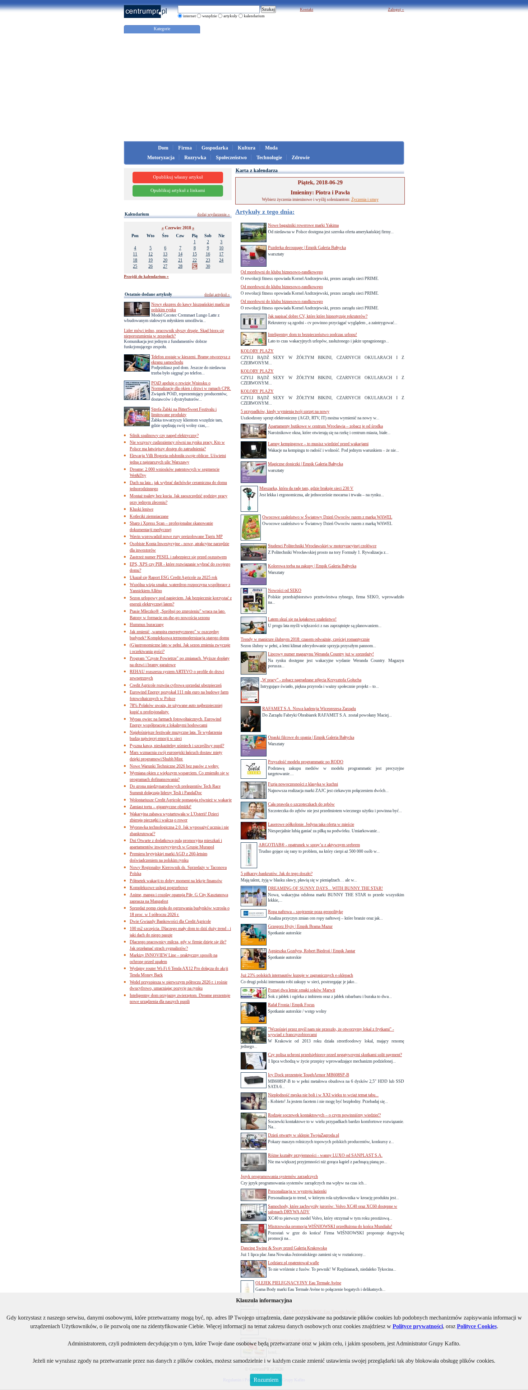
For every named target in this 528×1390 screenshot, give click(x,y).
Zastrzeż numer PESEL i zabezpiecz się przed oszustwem (178, 557)
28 (180, 266)
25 (135, 266)
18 (135, 260)
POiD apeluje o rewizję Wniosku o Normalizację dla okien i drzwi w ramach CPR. (191, 386)
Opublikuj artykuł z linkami (177, 190)
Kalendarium (137, 214)
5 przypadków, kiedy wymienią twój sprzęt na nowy (285, 411)
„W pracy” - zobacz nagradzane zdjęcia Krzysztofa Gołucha (310, 679)
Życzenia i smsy (365, 199)
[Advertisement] (264, 87)
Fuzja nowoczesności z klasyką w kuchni (303, 784)
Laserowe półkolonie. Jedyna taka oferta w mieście (311, 824)
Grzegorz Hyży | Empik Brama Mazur (300, 926)
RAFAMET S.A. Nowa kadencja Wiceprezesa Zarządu (309, 708)
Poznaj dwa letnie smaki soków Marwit (301, 990)
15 (195, 254)
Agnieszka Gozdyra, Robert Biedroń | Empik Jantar (311, 950)
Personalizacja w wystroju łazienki (297, 1191)
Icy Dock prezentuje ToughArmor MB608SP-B (308, 1074)
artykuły (230, 16)
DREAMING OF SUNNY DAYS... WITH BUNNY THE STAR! (325, 888)
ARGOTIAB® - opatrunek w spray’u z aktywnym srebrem (309, 844)
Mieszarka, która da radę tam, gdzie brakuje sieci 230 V (306, 488)
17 (221, 254)
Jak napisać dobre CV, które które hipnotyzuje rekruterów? (317, 316)
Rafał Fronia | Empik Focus (291, 1004)
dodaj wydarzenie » (213, 214)
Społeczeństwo (231, 157)
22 (195, 260)
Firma (185, 148)
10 (221, 247)
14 (180, 254)
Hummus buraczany (147, 624)
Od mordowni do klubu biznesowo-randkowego (282, 272)
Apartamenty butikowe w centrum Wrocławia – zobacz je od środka (325, 426)
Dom (163, 148)
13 (165, 254)
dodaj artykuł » (217, 294)
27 (165, 266)
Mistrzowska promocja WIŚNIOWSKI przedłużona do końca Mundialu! (330, 1226)
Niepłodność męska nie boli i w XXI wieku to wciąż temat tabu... (323, 1094)
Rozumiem (266, 1380)
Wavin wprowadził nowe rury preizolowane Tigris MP (176, 536)
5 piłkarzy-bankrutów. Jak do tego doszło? (276, 873)
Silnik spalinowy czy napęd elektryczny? (164, 435)
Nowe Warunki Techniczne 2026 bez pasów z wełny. (174, 766)
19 (150, 260)
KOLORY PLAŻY (257, 351)
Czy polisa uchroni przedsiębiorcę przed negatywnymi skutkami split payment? (335, 1054)
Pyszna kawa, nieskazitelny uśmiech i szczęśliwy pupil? (177, 745)
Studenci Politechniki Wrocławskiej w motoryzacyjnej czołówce (322, 545)
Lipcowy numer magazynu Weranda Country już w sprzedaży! (321, 654)
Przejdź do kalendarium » (146, 276)
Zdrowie (301, 157)
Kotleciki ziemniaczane (149, 516)
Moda (271, 148)
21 (180, 260)
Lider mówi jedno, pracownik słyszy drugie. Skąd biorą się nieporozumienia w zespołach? (174, 333)
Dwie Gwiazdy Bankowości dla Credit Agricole (170, 921)
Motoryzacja (161, 157)
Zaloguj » (396, 9)
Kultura (246, 148)
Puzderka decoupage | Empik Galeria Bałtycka (307, 247)
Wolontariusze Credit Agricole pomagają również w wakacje (181, 799)
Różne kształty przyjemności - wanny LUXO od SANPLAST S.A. (325, 1155)
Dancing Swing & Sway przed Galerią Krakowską (284, 1248)
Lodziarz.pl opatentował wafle (293, 1262)
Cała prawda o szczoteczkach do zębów (301, 804)
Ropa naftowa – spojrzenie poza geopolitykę (305, 911)
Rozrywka (195, 157)
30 (208, 266)
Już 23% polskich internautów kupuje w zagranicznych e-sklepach (297, 975)
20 (165, 260)
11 (135, 254)
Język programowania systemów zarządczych (279, 1176)
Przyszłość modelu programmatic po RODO (305, 761)
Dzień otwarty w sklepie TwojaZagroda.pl (303, 1135)
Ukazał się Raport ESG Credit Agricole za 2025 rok (173, 577)
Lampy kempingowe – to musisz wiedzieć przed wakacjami (318, 443)
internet (189, 16)
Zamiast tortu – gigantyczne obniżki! (160, 806)
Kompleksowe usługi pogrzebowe (159, 887)
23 (208, 260)
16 (208, 254)
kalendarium (254, 16)
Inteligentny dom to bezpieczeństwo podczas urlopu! (312, 334)
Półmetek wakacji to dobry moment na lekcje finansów (176, 880)
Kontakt (306, 9)
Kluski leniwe (141, 509)
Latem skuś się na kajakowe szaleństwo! (302, 619)
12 (150, 254)
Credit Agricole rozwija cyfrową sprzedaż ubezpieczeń (176, 685)
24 (221, 260)
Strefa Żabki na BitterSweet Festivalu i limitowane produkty (184, 412)
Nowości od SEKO (284, 590)
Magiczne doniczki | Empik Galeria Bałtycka (305, 463)
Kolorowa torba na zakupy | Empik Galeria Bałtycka (312, 566)
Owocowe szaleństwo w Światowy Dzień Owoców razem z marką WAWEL (327, 517)
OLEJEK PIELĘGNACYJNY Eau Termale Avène (298, 1282)
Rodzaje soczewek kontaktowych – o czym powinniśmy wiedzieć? (324, 1115)
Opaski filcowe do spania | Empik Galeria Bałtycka (311, 737)
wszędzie (209, 16)
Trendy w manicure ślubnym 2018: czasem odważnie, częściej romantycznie (305, 639)
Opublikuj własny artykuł (178, 177)
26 (150, 266)
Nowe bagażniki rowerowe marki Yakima (303, 225)
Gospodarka (215, 148)
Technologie (269, 157)
